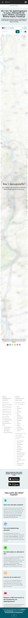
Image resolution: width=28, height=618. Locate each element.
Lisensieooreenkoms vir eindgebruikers (14, 612)
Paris (18, 406)
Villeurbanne (20, 444)
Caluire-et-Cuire (20, 454)
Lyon (18, 410)
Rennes (19, 423)
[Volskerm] (25, 28)
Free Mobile (7, 429)
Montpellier (19, 418)
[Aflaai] (14, 479)
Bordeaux (19, 420)
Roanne (19, 458)
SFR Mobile (7, 430)
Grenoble (19, 442)
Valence (19, 446)
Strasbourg (19, 417)
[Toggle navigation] (2, 2)
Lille (18, 422)
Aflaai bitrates (21, 31)
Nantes (18, 415)
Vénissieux (19, 449)
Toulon (18, 430)
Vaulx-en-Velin (20, 463)
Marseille (19, 408)
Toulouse (19, 411)
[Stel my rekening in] (25, 2)
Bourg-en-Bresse (21, 453)
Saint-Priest (20, 456)
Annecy (19, 451)
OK (14, 615)
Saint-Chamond (21, 460)
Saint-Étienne (20, 429)
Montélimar (20, 465)
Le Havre (19, 427)
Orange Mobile (7, 427)
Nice (18, 413)
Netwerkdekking (18, 31)
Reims (18, 425)
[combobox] (4, 28)
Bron (18, 461)
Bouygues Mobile (8, 432)
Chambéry (19, 448)
